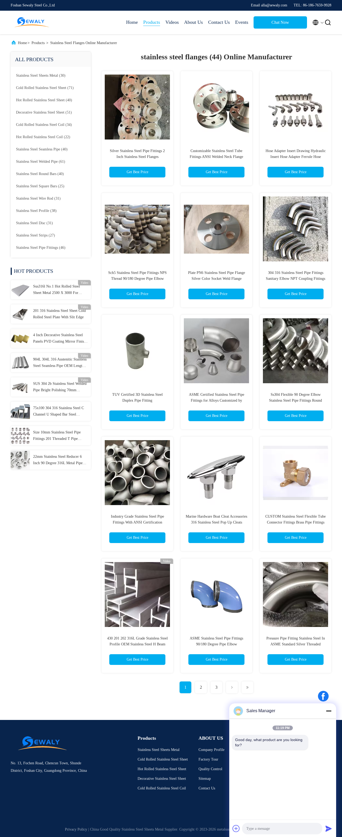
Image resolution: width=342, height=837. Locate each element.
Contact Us (219, 22)
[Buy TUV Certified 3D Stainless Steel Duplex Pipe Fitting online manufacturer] (137, 350)
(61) (40, 162)
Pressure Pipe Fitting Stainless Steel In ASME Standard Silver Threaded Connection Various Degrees (295, 644)
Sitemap (205, 779)
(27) (35, 235)
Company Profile (211, 750)
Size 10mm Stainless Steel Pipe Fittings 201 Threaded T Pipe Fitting (57, 436)
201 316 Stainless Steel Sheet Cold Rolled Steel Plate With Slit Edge (59, 314)
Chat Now (280, 22)
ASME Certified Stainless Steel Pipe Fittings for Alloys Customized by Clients (216, 400)
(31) (38, 198)
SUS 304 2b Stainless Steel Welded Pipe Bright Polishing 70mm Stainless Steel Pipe (60, 387)
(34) (44, 125)
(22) (43, 137)
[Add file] (236, 828)
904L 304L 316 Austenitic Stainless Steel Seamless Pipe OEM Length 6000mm (60, 363)
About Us (193, 22)
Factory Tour (208, 759)
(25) (40, 186)
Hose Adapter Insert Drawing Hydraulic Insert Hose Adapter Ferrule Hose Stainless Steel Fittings (296, 157)
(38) (36, 211)
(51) (44, 112)
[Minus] (328, 711)
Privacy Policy (76, 829)
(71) (45, 88)
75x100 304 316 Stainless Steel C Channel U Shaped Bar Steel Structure (58, 412)
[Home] (32, 22)
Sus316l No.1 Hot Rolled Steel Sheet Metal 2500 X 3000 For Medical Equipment (56, 290)
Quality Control (210, 769)
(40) (44, 100)
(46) (40, 248)
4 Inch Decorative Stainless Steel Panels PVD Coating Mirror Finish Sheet (59, 339)
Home (132, 22)
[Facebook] (323, 696)
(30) (40, 75)
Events (241, 22)
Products (151, 22)
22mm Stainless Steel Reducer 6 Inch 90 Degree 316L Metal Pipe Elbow (58, 460)
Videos (172, 22)
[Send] (328, 828)
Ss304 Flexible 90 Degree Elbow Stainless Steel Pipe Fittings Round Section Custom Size (295, 400)
